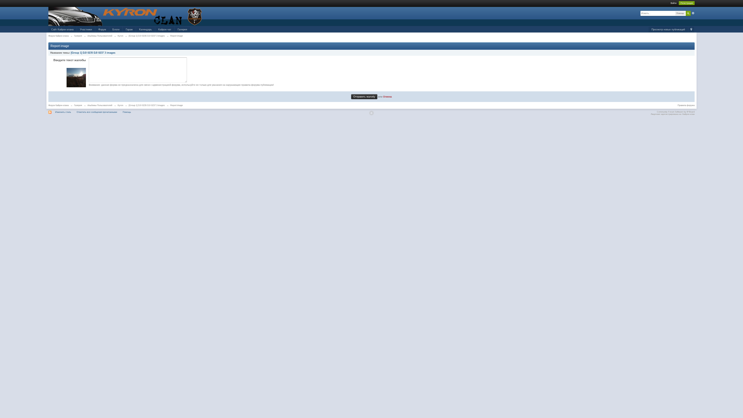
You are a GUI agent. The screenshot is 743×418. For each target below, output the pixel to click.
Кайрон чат (164, 29)
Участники (86, 29)
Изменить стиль (63, 112)
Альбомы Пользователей (99, 105)
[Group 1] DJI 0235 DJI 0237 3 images (93, 52)
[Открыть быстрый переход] (691, 30)
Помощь (127, 112)
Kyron (120, 105)
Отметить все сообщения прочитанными (97, 112)
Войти (673, 3)
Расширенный (693, 13)
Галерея (182, 29)
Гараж (129, 29)
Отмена (387, 96)
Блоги (115, 29)
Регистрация (687, 3)
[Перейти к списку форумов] (125, 16)
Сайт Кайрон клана (62, 29)
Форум (102, 29)
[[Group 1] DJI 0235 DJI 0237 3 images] (76, 77)
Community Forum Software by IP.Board (676, 112)
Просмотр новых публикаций (668, 29)
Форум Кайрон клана (58, 105)
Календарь (145, 29)
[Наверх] (371, 113)
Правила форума (686, 105)
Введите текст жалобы (69, 60)
